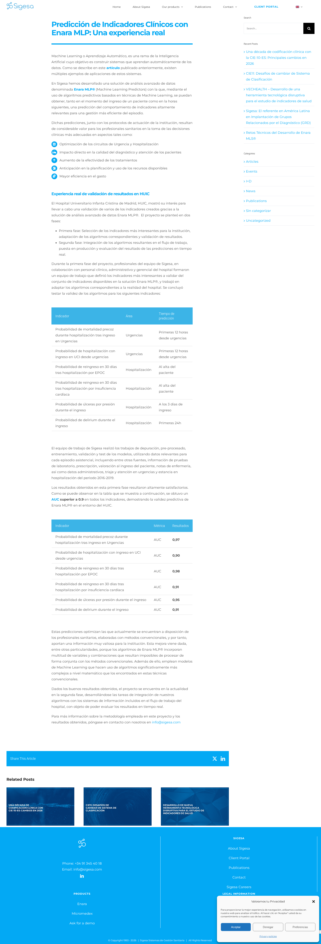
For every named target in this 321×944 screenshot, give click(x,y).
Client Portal (239, 858)
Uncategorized (258, 221)
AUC (55, 499)
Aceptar (236, 927)
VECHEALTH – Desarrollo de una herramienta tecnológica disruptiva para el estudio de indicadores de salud (194, 806)
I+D (249, 181)
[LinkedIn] (82, 876)
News (250, 191)
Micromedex (82, 914)
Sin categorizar (258, 211)
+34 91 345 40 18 (88, 863)
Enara (82, 904)
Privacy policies (268, 936)
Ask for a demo (82, 923)
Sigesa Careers (239, 887)
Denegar (268, 927)
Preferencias (300, 927)
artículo (113, 68)
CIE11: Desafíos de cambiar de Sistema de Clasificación (117, 806)
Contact (239, 877)
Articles (252, 162)
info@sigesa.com (166, 722)
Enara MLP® (84, 89)
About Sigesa (239, 848)
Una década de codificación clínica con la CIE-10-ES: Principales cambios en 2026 (40, 806)
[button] (313, 901)
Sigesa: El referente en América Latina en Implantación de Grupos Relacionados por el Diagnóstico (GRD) (278, 117)
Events (251, 171)
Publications (256, 201)
